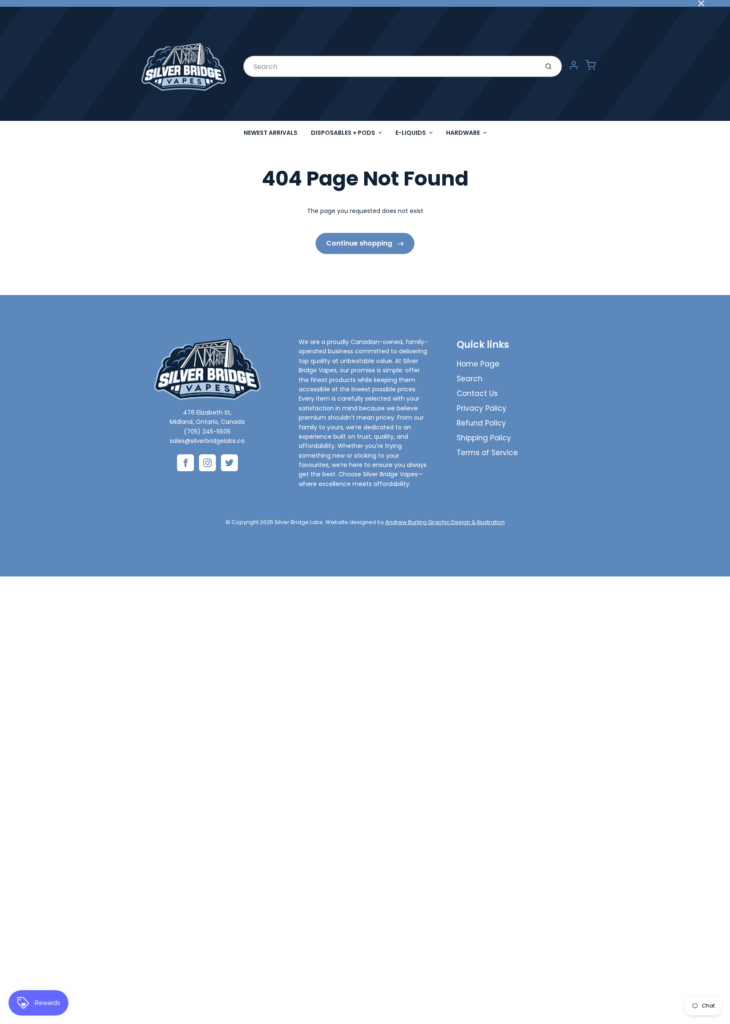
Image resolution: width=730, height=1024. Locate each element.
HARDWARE (463, 132)
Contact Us (477, 393)
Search (469, 379)
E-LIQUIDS (410, 132)
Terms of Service (487, 453)
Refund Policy (481, 423)
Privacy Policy (482, 408)
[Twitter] (229, 462)
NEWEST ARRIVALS (270, 132)
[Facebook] (185, 462)
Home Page (478, 364)
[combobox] (390, 66)
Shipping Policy (484, 438)
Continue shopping (360, 243)
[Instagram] (207, 462)
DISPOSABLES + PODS (343, 132)
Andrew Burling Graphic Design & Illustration (445, 522)
